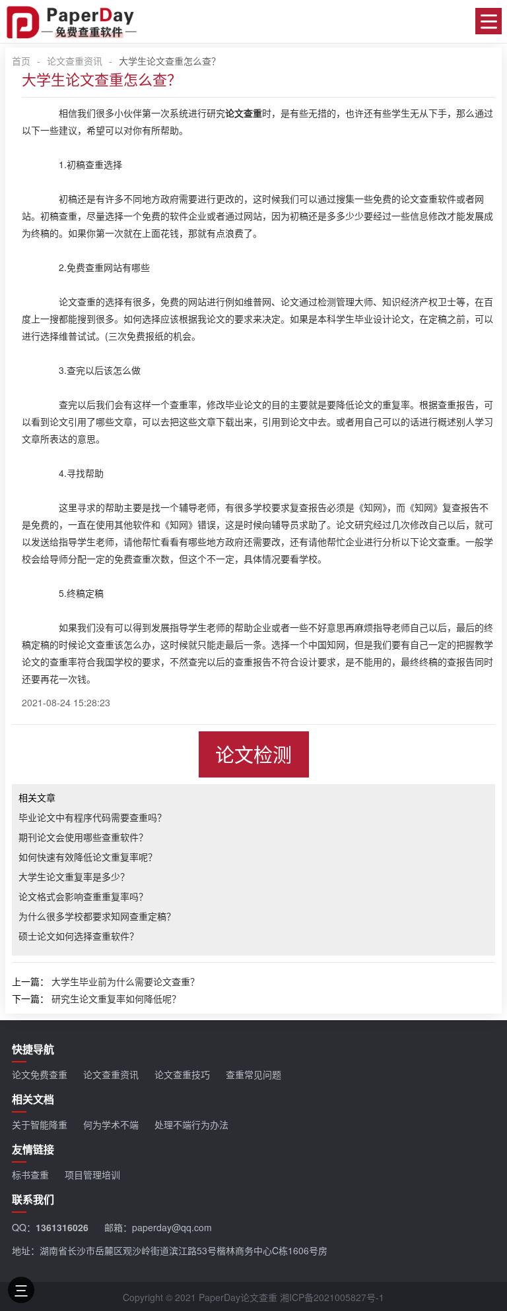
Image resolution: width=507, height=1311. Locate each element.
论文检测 (253, 754)
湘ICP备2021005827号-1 (332, 1297)
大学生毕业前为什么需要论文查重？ (125, 981)
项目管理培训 (92, 1174)
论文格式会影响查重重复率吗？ (83, 896)
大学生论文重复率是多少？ (73, 876)
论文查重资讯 (74, 60)
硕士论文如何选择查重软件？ (78, 935)
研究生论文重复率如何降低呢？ (116, 998)
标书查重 (30, 1174)
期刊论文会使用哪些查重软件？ (83, 836)
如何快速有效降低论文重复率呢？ (87, 856)
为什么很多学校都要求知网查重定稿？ (97, 916)
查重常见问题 (253, 1074)
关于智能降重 (39, 1124)
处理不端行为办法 (191, 1124)
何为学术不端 (111, 1124)
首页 (21, 60)
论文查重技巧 (182, 1074)
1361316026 (62, 1227)
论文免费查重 (39, 1074)
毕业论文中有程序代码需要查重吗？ (92, 817)
